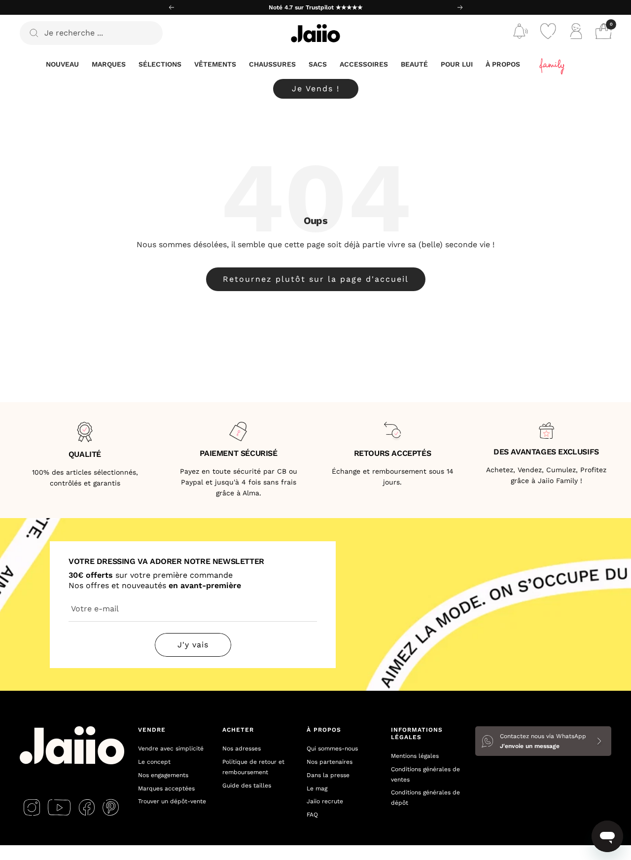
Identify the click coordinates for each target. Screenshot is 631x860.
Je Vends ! (316, 88)
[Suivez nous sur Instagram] (32, 807)
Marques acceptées (166, 788)
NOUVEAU (62, 64)
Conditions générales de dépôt (425, 797)
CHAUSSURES (272, 64)
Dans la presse (328, 775)
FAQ (312, 814)
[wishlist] (548, 33)
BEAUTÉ (414, 64)
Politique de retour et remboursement (253, 767)
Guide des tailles (246, 785)
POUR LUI (457, 64)
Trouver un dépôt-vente (172, 801)
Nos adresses (241, 748)
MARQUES (109, 64)
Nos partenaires (329, 761)
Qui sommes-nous (332, 748)
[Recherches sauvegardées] (520, 33)
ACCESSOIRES (364, 64)
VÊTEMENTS (215, 64)
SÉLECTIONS (160, 64)
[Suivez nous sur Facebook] (86, 807)
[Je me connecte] (576, 33)
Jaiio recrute (325, 801)
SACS (318, 64)
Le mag (317, 788)
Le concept (154, 761)
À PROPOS (503, 64)
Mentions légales (415, 755)
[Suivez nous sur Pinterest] (111, 807)
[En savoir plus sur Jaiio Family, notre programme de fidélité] (552, 64)
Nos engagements (163, 775)
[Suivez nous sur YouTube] (59, 807)
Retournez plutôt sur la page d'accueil (316, 279)
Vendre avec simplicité (171, 748)
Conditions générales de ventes (425, 774)
